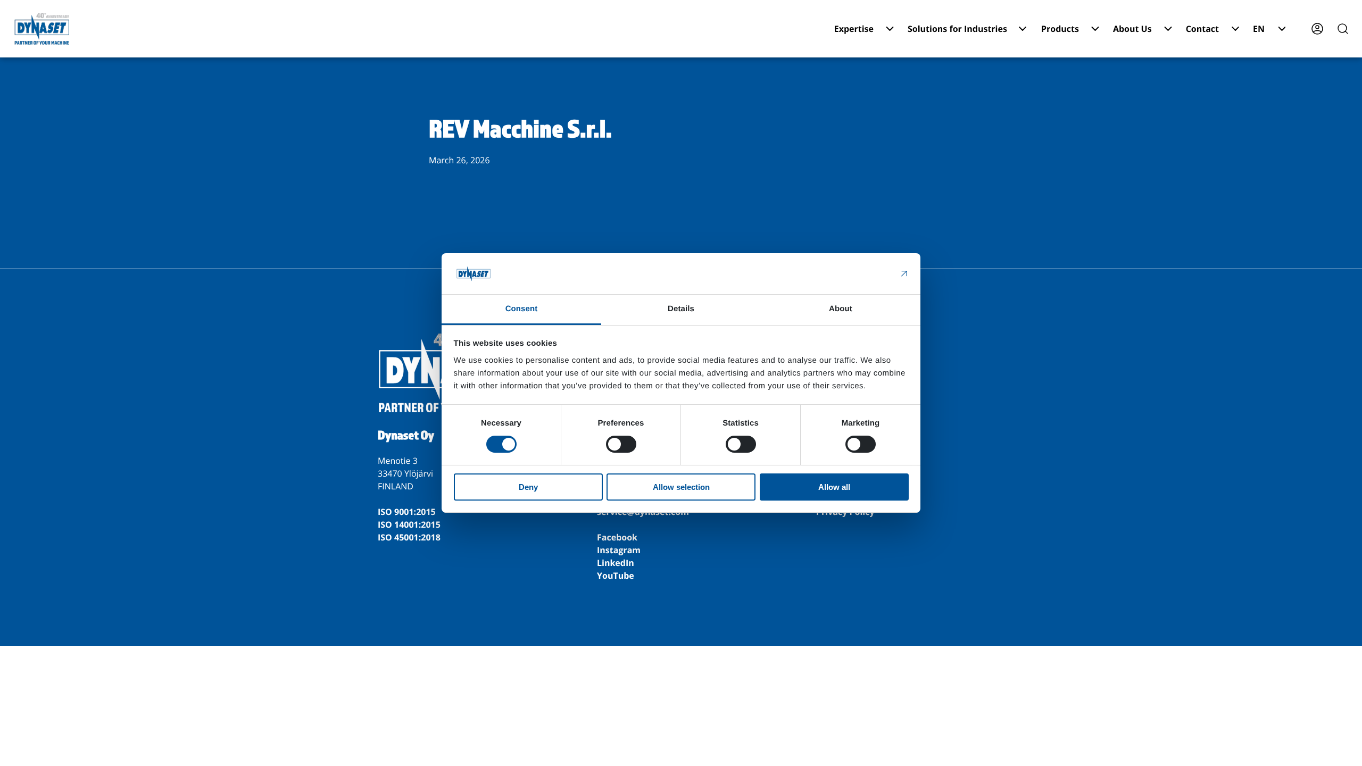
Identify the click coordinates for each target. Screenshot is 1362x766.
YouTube (615, 575)
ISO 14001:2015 (409, 524)
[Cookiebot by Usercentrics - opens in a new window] (862, 273)
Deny (528, 487)
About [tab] (840, 308)
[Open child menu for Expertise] (889, 28)
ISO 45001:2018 (409, 537)
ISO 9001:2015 (407, 512)
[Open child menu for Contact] (1235, 28)
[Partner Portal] (1317, 28)
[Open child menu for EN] (1281, 28)
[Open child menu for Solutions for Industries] (1022, 28)
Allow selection (681, 487)
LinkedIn (615, 563)
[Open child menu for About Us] (1168, 28)
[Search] (1342, 28)
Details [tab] (681, 308)
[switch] (621, 444)
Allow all (834, 487)
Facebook (617, 537)
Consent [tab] (521, 308)
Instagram (619, 550)
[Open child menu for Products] (1095, 28)
